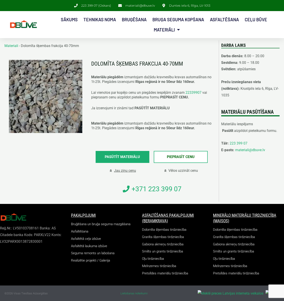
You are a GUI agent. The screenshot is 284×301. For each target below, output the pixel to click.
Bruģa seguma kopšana (178, 19)
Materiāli (164, 29)
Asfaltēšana (224, 19)
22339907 (193, 92)
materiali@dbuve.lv (250, 150)
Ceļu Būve (256, 19)
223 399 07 (238, 143)
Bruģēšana (134, 19)
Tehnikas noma (99, 19)
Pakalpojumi (83, 215)
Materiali (11, 46)
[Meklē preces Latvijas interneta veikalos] (230, 293)
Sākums (69, 19)
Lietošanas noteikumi (134, 293)
